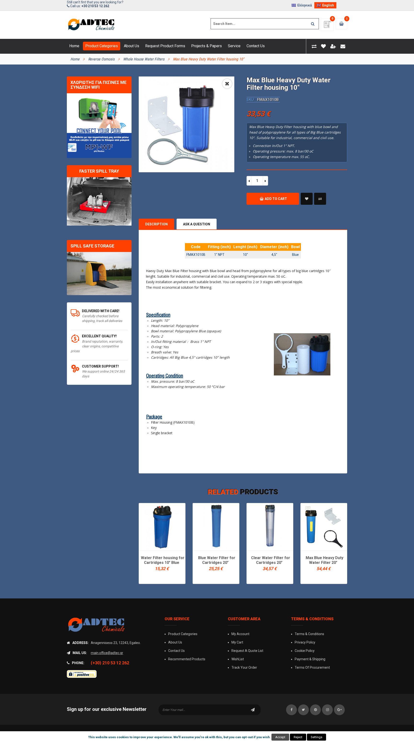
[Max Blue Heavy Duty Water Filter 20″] (323, 526)
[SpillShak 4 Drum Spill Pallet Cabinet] (99, 273)
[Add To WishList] (307, 199)
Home (75, 59)
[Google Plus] (339, 709)
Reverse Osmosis (101, 59)
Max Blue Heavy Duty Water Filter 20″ (324, 560)
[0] (327, 26)
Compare (320, 199)
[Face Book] (291, 709)
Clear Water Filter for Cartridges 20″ (270, 560)
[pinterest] (315, 709)
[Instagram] (327, 709)
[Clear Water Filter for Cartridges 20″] (270, 526)
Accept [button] (280, 737)
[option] (186, 124)
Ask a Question (196, 224)
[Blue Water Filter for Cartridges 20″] (216, 526)
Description (156, 224)
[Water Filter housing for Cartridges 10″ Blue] (162, 526)
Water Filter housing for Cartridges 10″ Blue (162, 560)
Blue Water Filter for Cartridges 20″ (216, 560)
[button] (227, 83)
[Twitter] (303, 709)
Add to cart (276, 199)
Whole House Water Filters (143, 59)
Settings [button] (316, 737)
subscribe (253, 709)
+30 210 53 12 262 (95, 6)
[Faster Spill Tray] (99, 201)
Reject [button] (298, 737)
